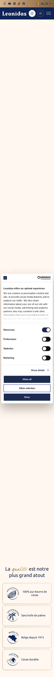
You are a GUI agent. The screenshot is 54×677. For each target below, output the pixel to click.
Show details (38, 370)
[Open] (48, 13)
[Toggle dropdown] (50, 3)
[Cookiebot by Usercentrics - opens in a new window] (38, 278)
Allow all (27, 379)
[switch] (46, 339)
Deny (27, 397)
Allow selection (27, 388)
